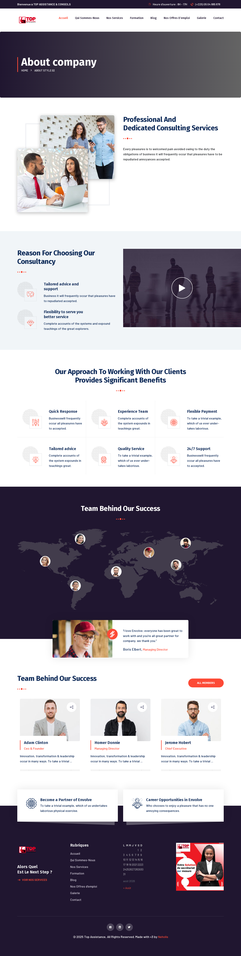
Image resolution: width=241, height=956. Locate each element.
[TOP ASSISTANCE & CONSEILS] (27, 19)
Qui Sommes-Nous (87, 18)
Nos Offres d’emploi (177, 18)
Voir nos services (34, 879)
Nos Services (114, 18)
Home (25, 70)
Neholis (163, 937)
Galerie (201, 18)
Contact (218, 18)
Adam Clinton (36, 742)
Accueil (63, 18)
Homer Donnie (107, 742)
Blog (153, 18)
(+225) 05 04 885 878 (207, 4)
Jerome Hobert (178, 742)
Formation (136, 18)
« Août (127, 888)
